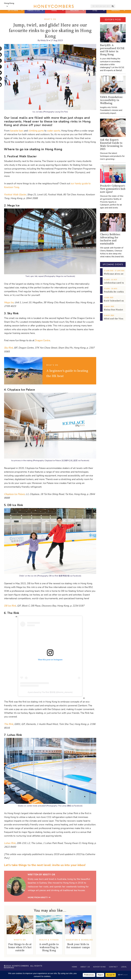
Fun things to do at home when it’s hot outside (20, 947)
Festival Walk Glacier (15, 194)
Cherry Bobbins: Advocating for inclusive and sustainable (110, 239)
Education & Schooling (79, 940)
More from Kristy (38, 897)
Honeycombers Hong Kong (54, 6)
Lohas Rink (9, 843)
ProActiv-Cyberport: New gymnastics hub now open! (112, 189)
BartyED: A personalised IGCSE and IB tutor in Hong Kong (112, 49)
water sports (53, 130)
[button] (22, 10)
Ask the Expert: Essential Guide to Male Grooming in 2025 (111, 144)
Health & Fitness (49, 940)
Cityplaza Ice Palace (14, 494)
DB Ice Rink (10, 605)
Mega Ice (9, 302)
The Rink (8, 724)
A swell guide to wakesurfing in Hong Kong (49, 947)
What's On (50, 19)
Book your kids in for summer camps (78, 945)
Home (74, 967)
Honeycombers (20, 966)
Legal (124, 967)
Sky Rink (8, 347)
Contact (113, 967)
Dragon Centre (42, 340)
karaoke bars (16, 130)
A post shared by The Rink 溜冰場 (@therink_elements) (50, 692)
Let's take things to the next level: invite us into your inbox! (45, 865)
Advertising (99, 967)
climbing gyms (36, 130)
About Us (85, 967)
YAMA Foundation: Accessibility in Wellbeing (111, 100)
